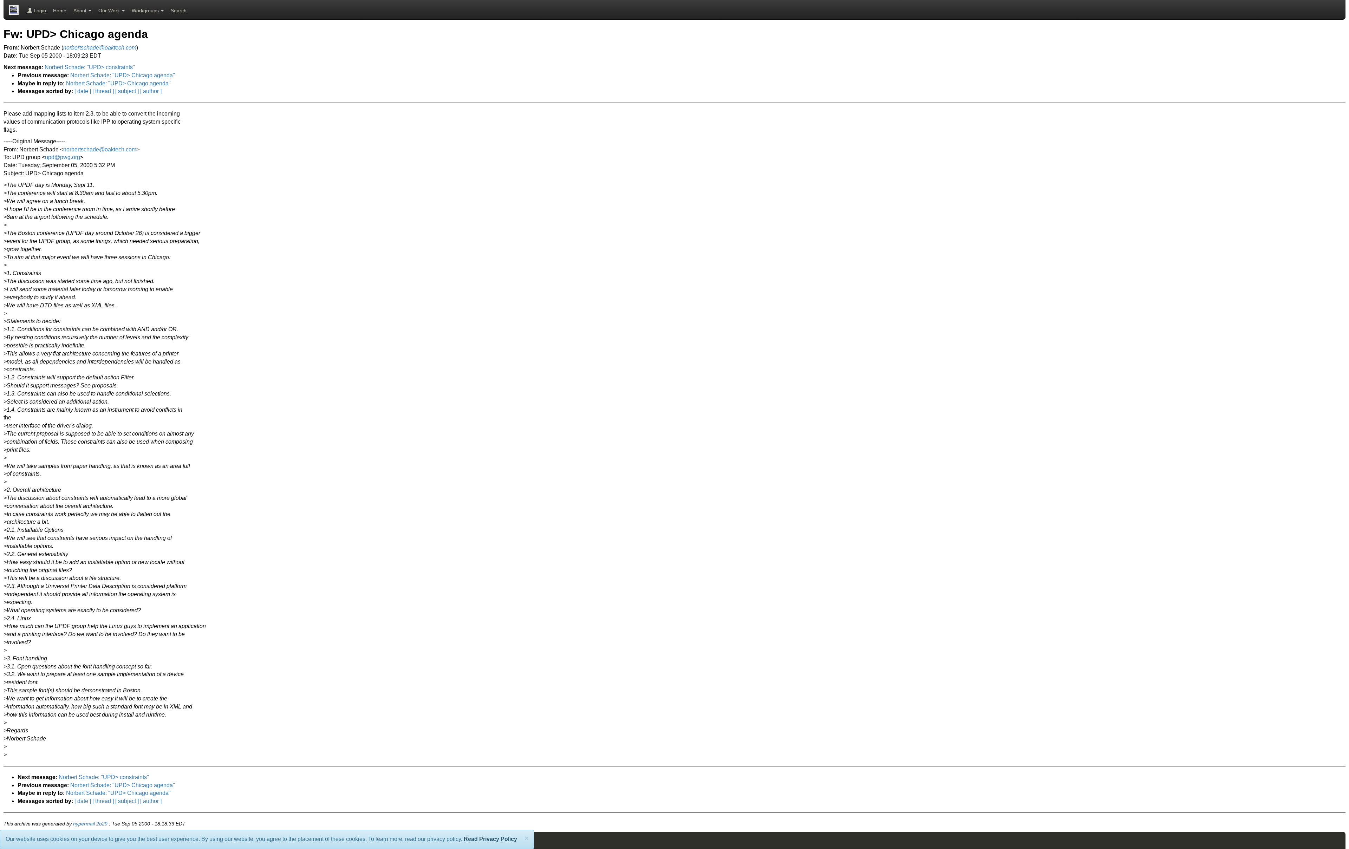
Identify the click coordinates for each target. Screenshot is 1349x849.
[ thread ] (103, 91)
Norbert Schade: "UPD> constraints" (90, 67)
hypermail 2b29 (90, 824)
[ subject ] (127, 91)
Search (179, 10)
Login (39, 10)
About (80, 10)
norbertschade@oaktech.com (99, 149)
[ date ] (82, 91)
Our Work (109, 10)
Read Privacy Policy (490, 839)
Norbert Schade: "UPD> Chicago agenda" (122, 75)
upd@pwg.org (62, 157)
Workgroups (146, 10)
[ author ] (151, 91)
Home (59, 10)
